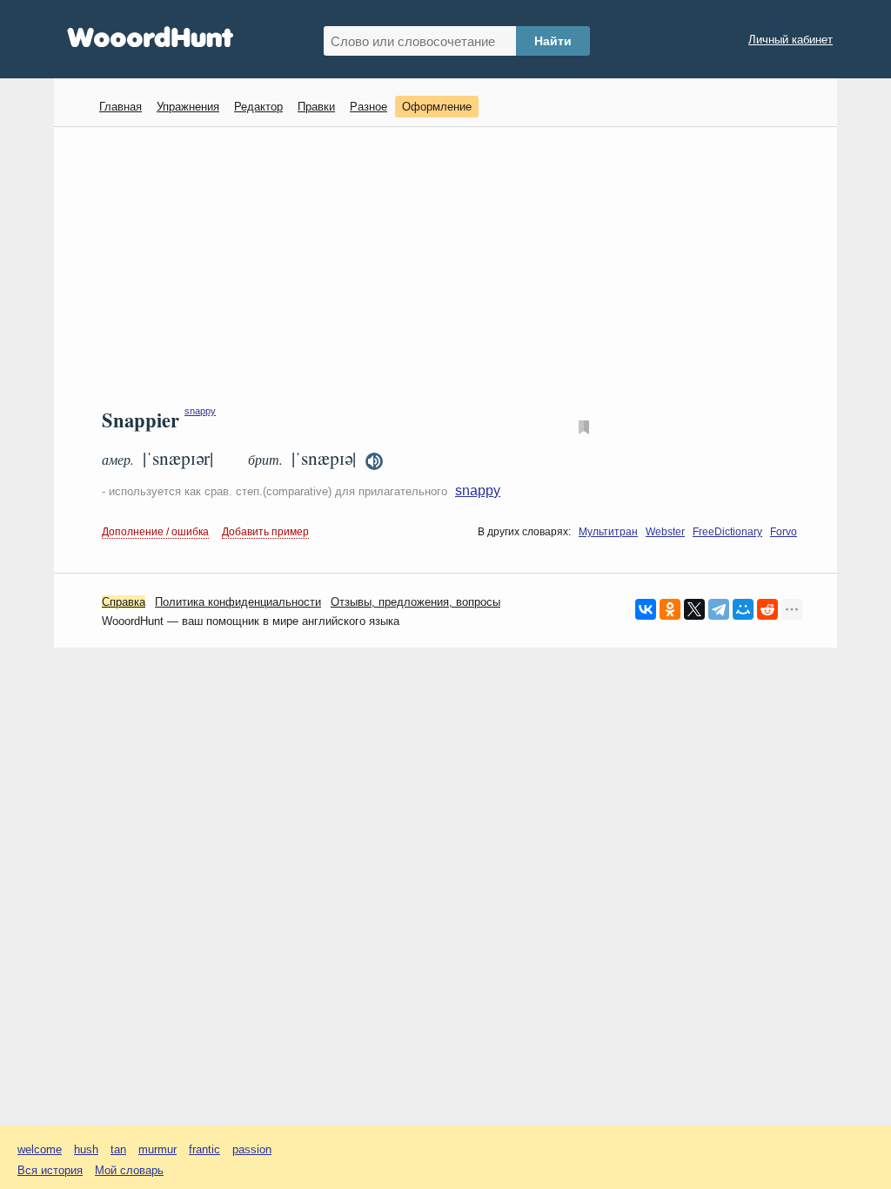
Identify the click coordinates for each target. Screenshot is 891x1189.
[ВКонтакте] (645, 609)
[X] (694, 609)
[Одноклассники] (670, 609)
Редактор (258, 106)
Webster (665, 532)
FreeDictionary (727, 532)
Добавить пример (265, 532)
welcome (39, 1149)
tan (118, 1149)
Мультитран (608, 532)
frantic (204, 1149)
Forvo (783, 532)
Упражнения (188, 106)
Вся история (50, 1170)
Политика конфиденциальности (238, 601)
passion (251, 1149)
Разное (368, 106)
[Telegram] (718, 609)
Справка (123, 601)
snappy (200, 411)
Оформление (437, 106)
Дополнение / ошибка (155, 532)
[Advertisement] (452, 266)
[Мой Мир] (743, 609)
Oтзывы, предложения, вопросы (415, 601)
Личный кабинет (790, 39)
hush (86, 1149)
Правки (316, 106)
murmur (157, 1149)
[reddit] (767, 609)
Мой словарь (129, 1170)
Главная (120, 106)
